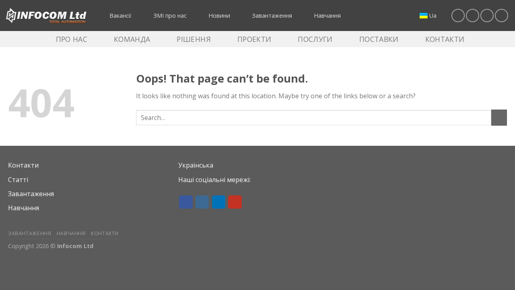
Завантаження (31, 193)
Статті (18, 179)
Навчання (23, 207)
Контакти (23, 165)
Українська (195, 165)
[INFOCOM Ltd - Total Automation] (46, 15)
